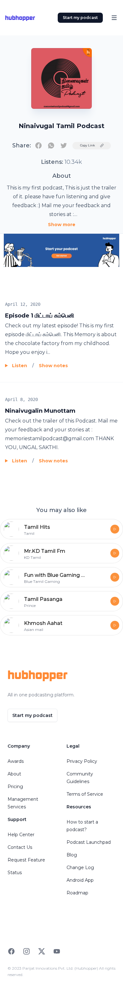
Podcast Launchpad (89, 842)
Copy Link (87, 145)
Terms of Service (85, 794)
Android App (80, 880)
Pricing (15, 786)
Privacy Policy (82, 761)
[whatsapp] (51, 145)
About (14, 774)
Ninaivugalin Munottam (40, 410)
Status (15, 872)
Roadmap (77, 893)
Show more (61, 224)
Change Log (80, 867)
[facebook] (38, 145)
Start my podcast (80, 17)
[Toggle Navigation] (114, 18)
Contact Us (20, 847)
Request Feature (26, 860)
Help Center (21, 834)
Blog (72, 855)
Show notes (53, 365)
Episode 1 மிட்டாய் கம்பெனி (39, 315)
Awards (16, 761)
